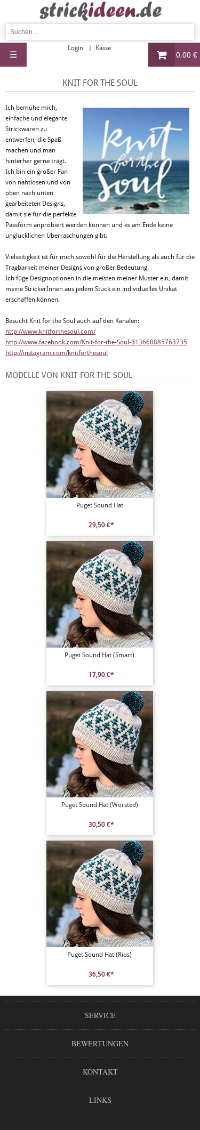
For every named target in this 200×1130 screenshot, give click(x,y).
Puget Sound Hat (99, 505)
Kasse (103, 48)
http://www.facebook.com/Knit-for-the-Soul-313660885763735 (96, 342)
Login (75, 48)
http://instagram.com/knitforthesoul (56, 353)
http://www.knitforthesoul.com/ (50, 331)
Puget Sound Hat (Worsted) (99, 805)
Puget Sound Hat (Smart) (99, 655)
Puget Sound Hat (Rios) (99, 954)
